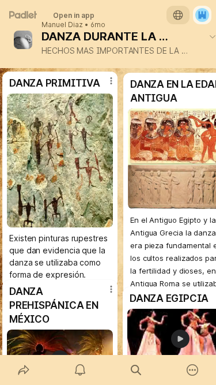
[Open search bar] (136, 370)
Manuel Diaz (62, 25)
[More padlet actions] (192, 370)
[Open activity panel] (80, 370)
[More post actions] (104, 294)
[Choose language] (178, 15)
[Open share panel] (23, 370)
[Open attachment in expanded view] (60, 160)
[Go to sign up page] (202, 15)
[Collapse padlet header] (212, 36)
